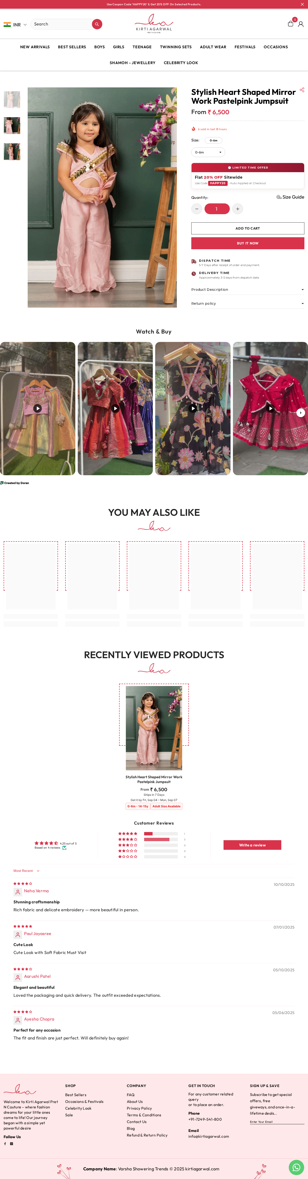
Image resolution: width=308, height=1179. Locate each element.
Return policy (203, 303)
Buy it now (248, 243)
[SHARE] (302, 89)
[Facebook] (5, 1143)
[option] (102, 197)
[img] (22, 883)
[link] (31, 616)
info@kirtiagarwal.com (208, 1136)
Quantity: (199, 197)
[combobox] (61, 24)
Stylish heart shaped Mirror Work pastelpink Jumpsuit (154, 779)
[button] (290, 197)
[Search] (49, 24)
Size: (204, 140)
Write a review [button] (252, 845)
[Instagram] (11, 1143)
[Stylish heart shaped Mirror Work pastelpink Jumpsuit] (154, 728)
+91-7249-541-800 (205, 1119)
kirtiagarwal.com (202, 1169)
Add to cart (249, 228)
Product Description (209, 289)
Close (302, 4)
